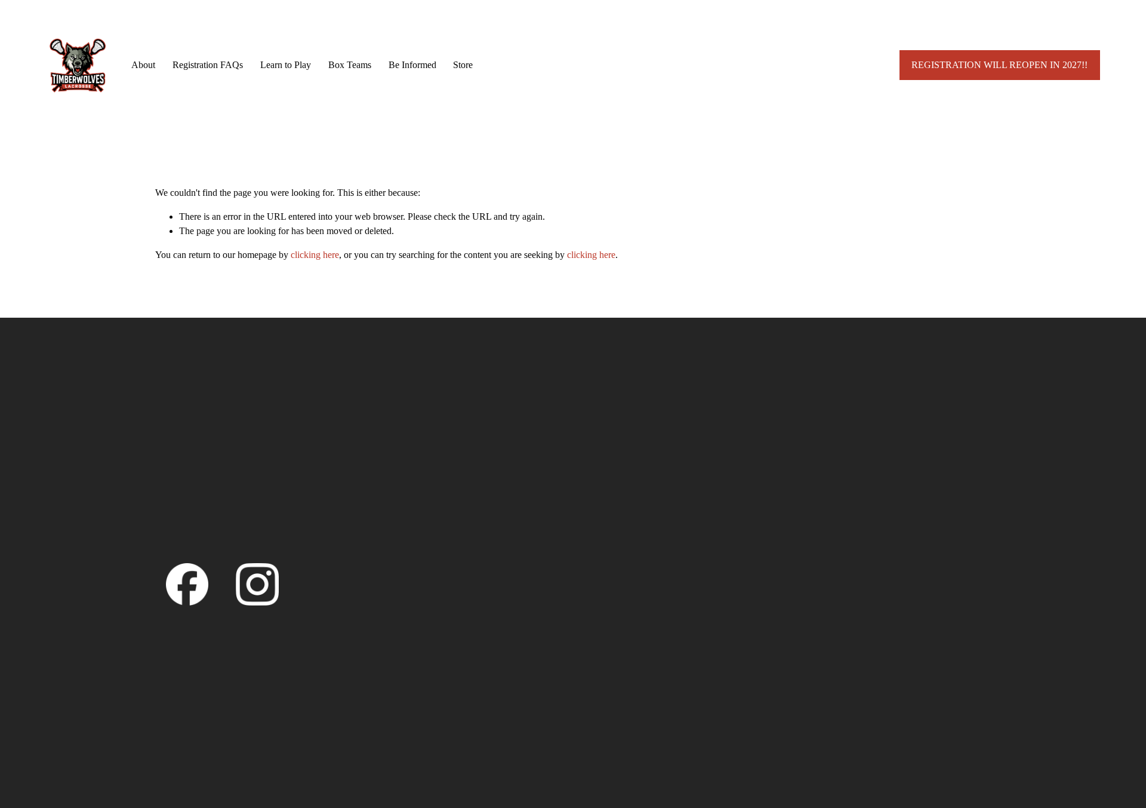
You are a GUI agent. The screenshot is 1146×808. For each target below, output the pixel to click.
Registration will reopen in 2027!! (999, 65)
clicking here (315, 255)
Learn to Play (285, 65)
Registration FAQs (207, 65)
